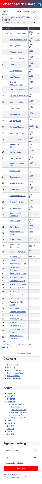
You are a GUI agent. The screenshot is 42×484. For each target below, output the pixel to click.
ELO (37, 28)
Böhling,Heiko (15, 114)
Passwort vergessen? (13, 474)
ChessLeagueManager (24, 353)
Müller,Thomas (16, 71)
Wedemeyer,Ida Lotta (18, 264)
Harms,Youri (15, 170)
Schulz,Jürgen (15, 239)
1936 (31, 44)
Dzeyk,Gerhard (16, 208)
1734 (31, 63)
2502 (37, 33)
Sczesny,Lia (14, 291)
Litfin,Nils (13, 260)
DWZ (31, 28)
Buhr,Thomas (15, 77)
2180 (37, 39)
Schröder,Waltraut (17, 252)
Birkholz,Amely (16, 319)
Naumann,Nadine (17, 58)
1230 (31, 207)
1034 (31, 232)
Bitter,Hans (14, 227)
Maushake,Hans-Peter (19, 96)
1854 (31, 57)
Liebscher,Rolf (15, 139)
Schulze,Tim (15, 64)
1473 (31, 125)
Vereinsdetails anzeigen (12, 17)
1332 (31, 163)
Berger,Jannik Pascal (18, 295)
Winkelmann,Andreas (18, 39)
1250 (31, 188)
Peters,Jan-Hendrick (18, 273)
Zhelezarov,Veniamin (18, 89)
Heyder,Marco (15, 121)
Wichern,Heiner (16, 52)
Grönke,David (15, 322)
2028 (31, 38)
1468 (31, 132)
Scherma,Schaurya (17, 281)
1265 (31, 175)
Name (12, 28)
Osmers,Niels (15, 189)
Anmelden (21, 469)
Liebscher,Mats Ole (18, 196)
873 (30, 245)
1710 (37, 64)
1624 (31, 82)
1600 (31, 94)
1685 (37, 127)
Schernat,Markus (17, 202)
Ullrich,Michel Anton (18, 326)
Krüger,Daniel (15, 158)
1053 (31, 225)
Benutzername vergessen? (15, 477)
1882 (31, 51)
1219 (31, 213)
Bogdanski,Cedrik (17, 133)
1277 (31, 169)
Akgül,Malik (14, 308)
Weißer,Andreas (16, 46)
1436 (31, 144)
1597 (31, 100)
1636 (31, 76)
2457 (31, 32)
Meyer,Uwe (14, 315)
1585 (31, 107)
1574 (31, 113)
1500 (31, 119)
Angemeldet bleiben (14, 463)
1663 (31, 69)
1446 (31, 138)
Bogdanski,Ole (16, 257)
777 (30, 257)
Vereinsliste (28, 17)
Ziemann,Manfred (17, 127)
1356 (31, 157)
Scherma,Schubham (18, 284)
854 (30, 250)
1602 (31, 88)
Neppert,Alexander (18, 312)
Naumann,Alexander (18, 33)
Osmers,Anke (15, 177)
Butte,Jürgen (15, 220)
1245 (31, 194)
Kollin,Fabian (15, 298)
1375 (31, 150)
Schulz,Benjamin (16, 183)
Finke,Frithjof (15, 108)
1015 (31, 238)
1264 (31, 182)
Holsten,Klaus (15, 152)
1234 (31, 200)
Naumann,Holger (17, 102)
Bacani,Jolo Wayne (17, 288)
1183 (31, 219)
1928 (37, 58)
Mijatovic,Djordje (17, 277)
